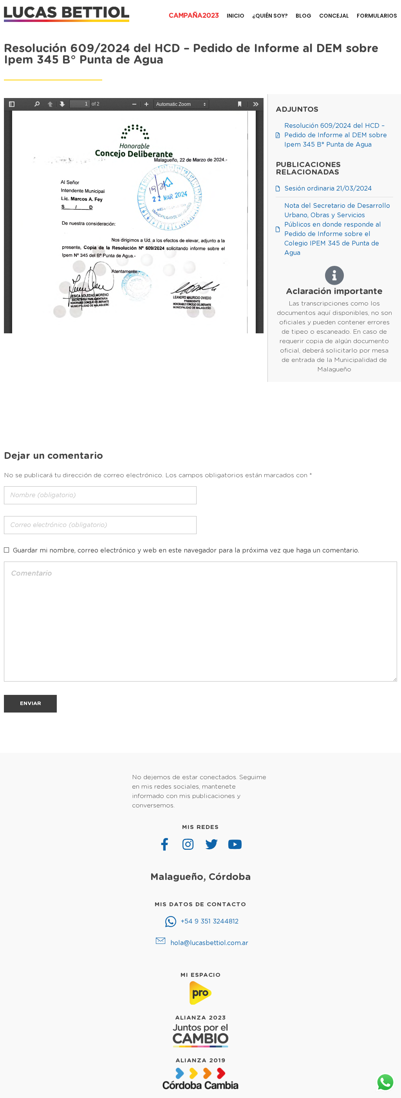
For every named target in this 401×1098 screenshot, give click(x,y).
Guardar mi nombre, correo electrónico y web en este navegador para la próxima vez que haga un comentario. (186, 550)
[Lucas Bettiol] (66, 14)
